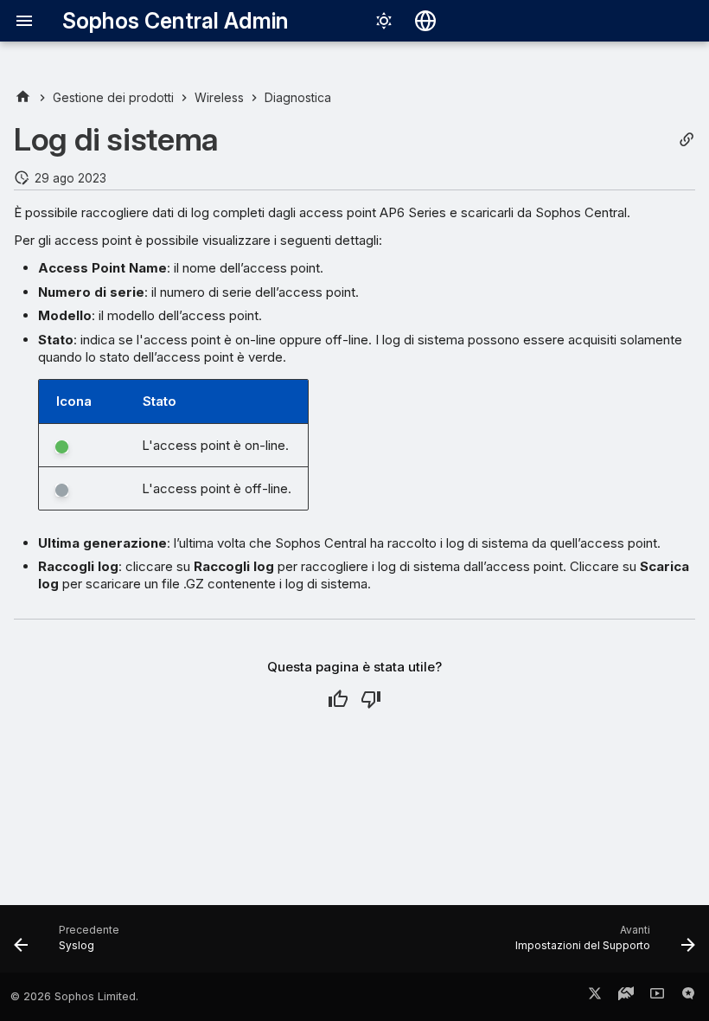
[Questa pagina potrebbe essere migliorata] (371, 699)
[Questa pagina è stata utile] (338, 699)
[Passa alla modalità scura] (384, 20)
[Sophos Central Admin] (23, 97)
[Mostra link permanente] (686, 140)
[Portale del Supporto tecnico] (626, 997)
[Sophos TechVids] (657, 997)
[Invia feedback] (688, 997)
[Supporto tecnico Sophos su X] (595, 997)
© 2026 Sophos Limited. (74, 996)
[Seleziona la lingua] (425, 20)
